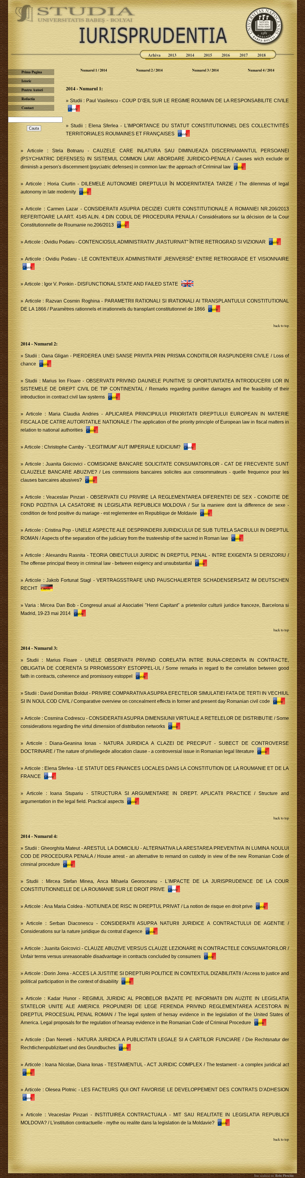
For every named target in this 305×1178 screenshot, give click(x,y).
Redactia (28, 98)
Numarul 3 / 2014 (205, 70)
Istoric (26, 80)
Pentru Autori (32, 89)
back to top (281, 325)
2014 (190, 55)
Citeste (72, 108)
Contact (27, 107)
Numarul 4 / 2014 (261, 70)
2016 (226, 55)
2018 (261, 55)
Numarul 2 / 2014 (149, 70)
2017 (243, 55)
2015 (208, 55)
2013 (172, 55)
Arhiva (154, 55)
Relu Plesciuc (284, 1175)
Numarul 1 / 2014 (93, 70)
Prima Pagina (31, 72)
